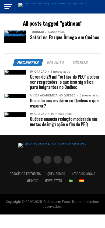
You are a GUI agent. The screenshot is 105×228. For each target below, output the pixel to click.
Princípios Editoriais (25, 173)
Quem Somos (56, 173)
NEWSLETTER (53, 180)
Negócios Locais (83, 173)
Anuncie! (32, 180)
